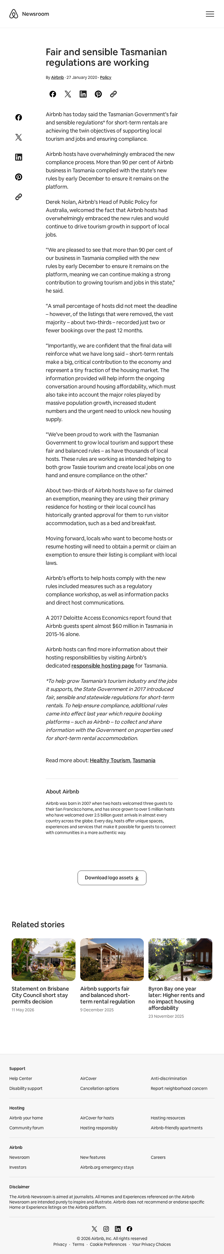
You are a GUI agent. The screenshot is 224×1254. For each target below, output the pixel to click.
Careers (158, 1157)
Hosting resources (168, 1118)
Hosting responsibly (99, 1127)
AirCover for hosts (97, 1118)
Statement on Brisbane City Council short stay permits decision (40, 995)
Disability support (26, 1088)
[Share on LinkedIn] (83, 94)
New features (93, 1157)
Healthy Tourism (110, 760)
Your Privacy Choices (151, 1244)
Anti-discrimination (169, 1078)
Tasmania (143, 760)
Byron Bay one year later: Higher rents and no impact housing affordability (176, 998)
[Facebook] (129, 1229)
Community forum (26, 1127)
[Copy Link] (113, 94)
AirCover (88, 1078)
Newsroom (35, 14)
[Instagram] (106, 1229)
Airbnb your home (26, 1118)
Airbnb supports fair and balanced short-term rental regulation (107, 995)
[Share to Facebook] (53, 94)
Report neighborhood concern (179, 1088)
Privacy (60, 1244)
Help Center (20, 1078)
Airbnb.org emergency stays (107, 1167)
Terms (78, 1244)
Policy (105, 77)
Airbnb (57, 77)
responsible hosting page (102, 665)
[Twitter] (94, 1229)
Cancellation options (99, 1088)
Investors (18, 1167)
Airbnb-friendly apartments (177, 1127)
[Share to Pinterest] (98, 94)
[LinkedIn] (118, 1229)
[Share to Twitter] (68, 94)
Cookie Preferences (108, 1244)
